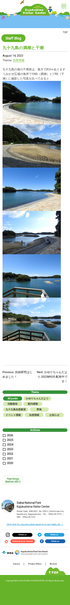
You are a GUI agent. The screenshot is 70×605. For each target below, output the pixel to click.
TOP (65, 32)
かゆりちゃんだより (37, 398)
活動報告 (13, 403)
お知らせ (54, 415)
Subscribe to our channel (22, 541)
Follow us (22, 535)
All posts (13, 398)
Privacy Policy (34, 564)
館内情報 (33, 403)
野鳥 (39, 409)
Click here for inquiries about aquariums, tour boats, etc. (34, 524)
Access (53, 564)
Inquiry (16, 564)
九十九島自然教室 (16, 409)
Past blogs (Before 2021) (13, 480)
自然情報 (18, 60)
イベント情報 (13, 415)
